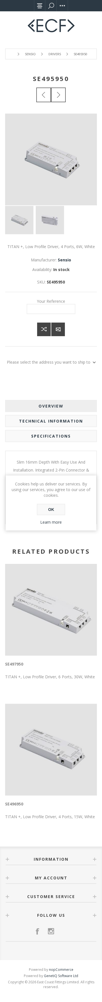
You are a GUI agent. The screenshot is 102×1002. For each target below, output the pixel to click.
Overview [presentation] (51, 406)
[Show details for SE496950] (51, 750)
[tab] (51, 406)
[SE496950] (58, 95)
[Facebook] (37, 931)
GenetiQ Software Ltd (61, 975)
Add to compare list (44, 329)
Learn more (51, 522)
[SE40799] (43, 95)
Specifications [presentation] (51, 436)
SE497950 (14, 664)
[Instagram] (51, 931)
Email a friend (58, 329)
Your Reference (51, 301)
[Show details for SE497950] (51, 610)
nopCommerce (61, 969)
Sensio (64, 260)
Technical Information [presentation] (51, 421)
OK (51, 509)
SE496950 (14, 804)
